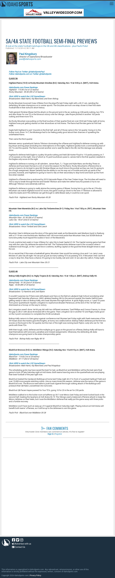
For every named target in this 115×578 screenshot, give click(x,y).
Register (58, 434)
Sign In (50, 434)
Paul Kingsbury (28, 53)
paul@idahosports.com (30, 59)
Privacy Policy (35, 575)
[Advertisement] (57, 28)
